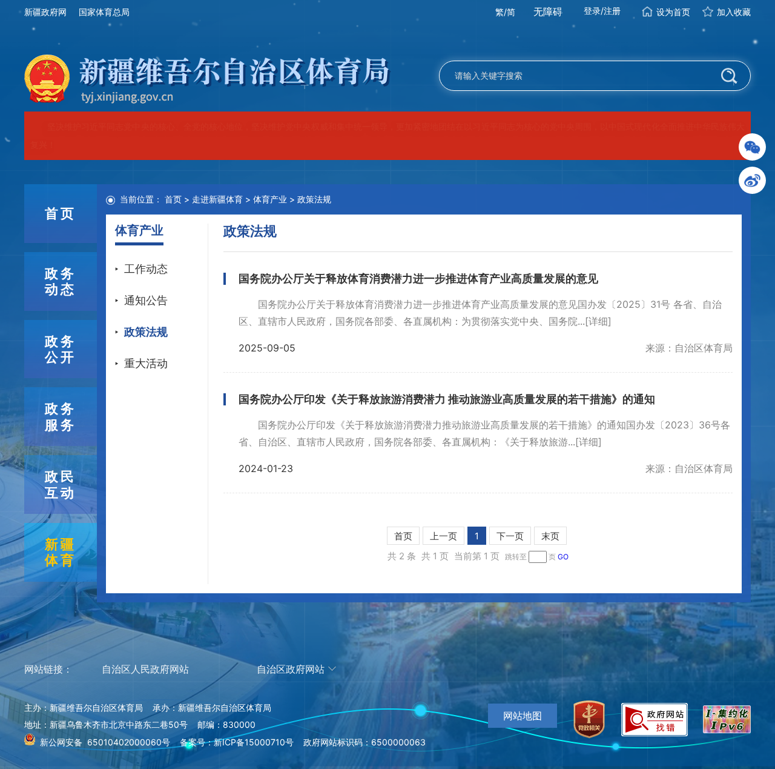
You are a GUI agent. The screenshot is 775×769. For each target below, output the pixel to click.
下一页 (510, 536)
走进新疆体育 (217, 199)
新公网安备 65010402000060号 (105, 742)
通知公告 (146, 300)
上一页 (443, 536)
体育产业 (270, 199)
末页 (550, 536)
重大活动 (146, 363)
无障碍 (547, 11)
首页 (173, 199)
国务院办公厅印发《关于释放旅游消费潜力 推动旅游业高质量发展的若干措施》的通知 (447, 399)
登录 (592, 10)
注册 (612, 10)
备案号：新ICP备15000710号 (237, 742)
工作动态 (146, 268)
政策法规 (146, 331)
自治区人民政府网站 (145, 669)
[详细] (598, 321)
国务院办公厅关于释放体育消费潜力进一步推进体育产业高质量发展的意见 (418, 278)
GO (563, 556)
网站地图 (522, 716)
